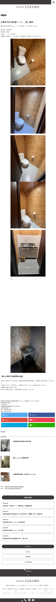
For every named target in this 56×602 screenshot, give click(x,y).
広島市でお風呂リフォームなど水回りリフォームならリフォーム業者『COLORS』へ (28, 585)
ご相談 (2, 387)
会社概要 (34, 589)
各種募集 (22, 589)
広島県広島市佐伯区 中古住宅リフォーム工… (24, 474)
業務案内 (10, 589)
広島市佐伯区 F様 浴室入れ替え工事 (22, 441)
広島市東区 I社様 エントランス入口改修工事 (14, 522)
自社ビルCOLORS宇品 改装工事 (13, 488)
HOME (4, 589)
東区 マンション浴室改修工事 (20, 458)
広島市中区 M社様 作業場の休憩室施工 (14, 486)
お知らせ (28, 552)
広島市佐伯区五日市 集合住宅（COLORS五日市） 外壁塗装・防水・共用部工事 (22, 514)
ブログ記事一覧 (28, 562)
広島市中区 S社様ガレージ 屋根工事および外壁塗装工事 (17, 506)
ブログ (40, 589)
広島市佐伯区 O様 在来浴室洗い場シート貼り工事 (15, 538)
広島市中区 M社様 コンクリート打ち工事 (13, 530)
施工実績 (3, 431)
